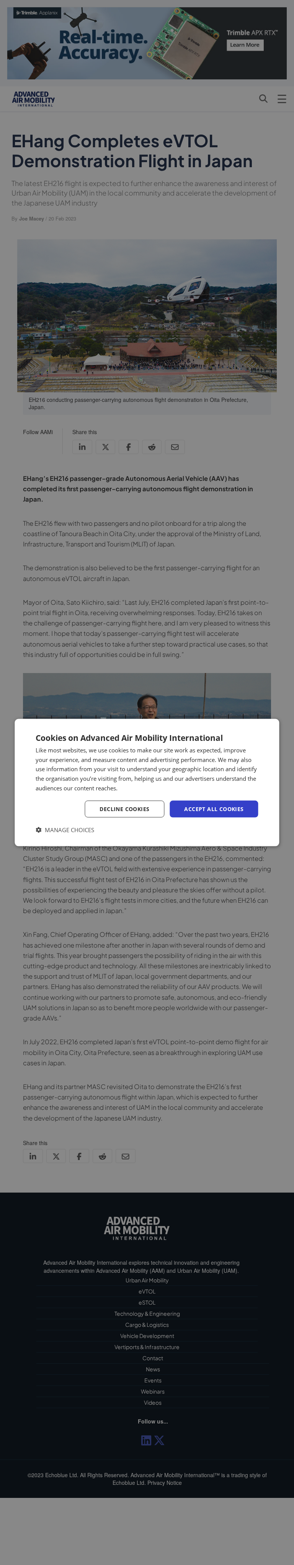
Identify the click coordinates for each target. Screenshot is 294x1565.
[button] (65, 830)
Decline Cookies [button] (124, 808)
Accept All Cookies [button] (213, 808)
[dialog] (147, 782)
